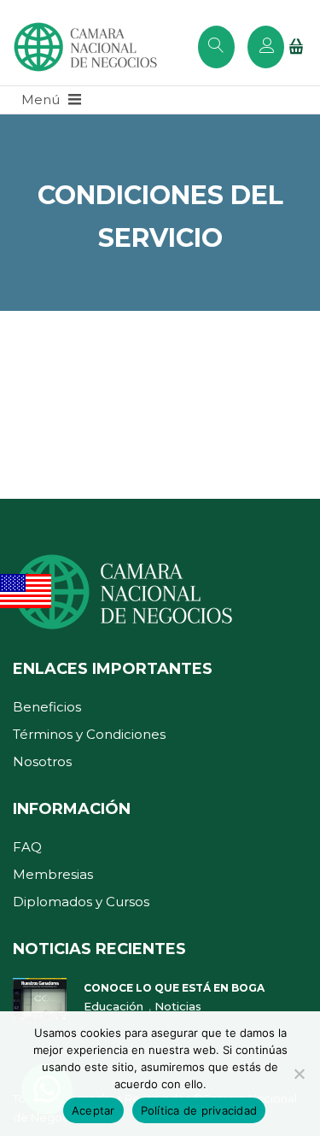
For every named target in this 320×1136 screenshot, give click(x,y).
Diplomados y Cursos (81, 901)
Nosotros (42, 761)
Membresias (53, 874)
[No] (298, 1073)
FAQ (27, 847)
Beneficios (47, 707)
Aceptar (93, 1110)
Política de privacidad (199, 1110)
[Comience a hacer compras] (298, 47)
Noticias (177, 1006)
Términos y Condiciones (89, 734)
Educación (115, 1006)
